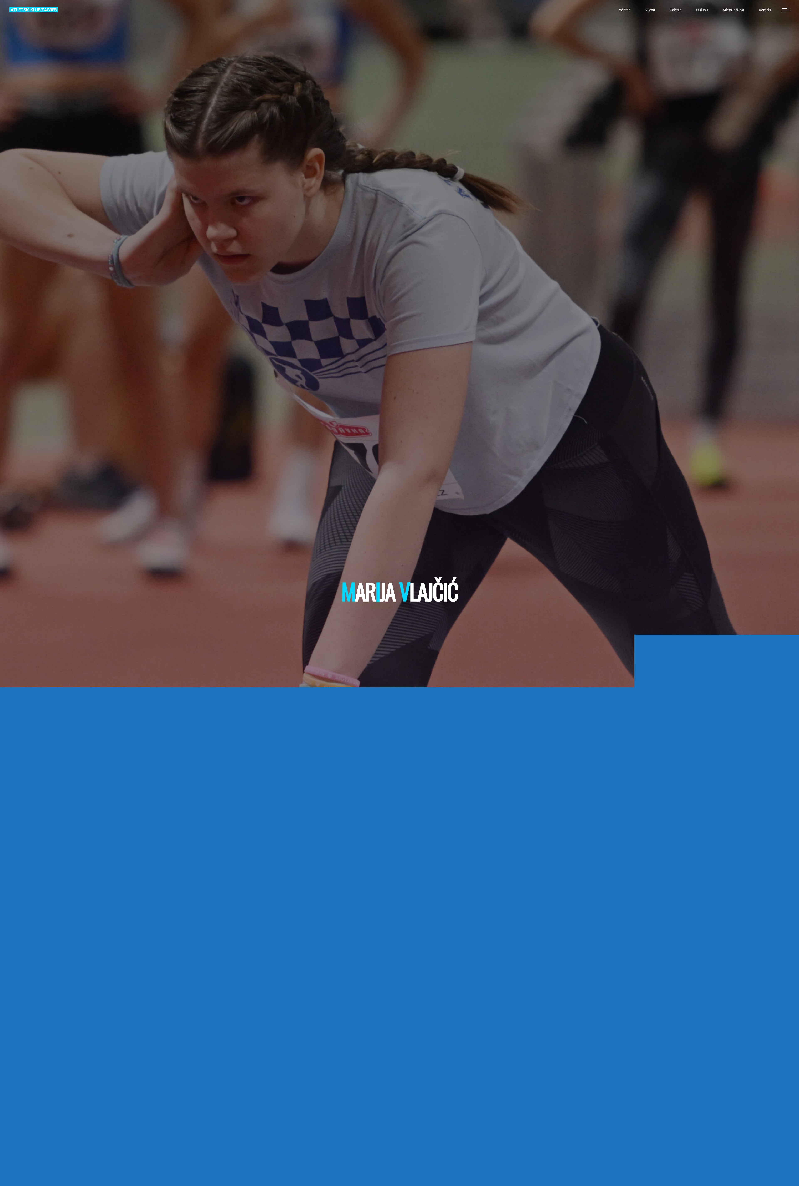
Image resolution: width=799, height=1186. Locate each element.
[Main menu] (785, 10)
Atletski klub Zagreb (34, 9)
